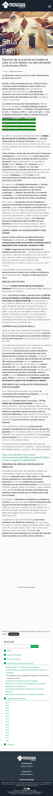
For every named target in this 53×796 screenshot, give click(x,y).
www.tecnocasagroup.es (34, 792)
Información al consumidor (16, 792)
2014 (7, 735)
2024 (7, 708)
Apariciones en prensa (16, 699)
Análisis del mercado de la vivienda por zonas (24, 694)
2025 (7, 705)
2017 (7, 727)
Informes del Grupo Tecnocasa (20, 663)
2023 (7, 711)
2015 (7, 732)
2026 (7, 703)
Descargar (14, 634)
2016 (7, 730)
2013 (7, 738)
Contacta (11, 745)
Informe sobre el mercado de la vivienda (22, 667)
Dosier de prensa (14, 655)
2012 (7, 740)
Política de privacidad (20, 790)
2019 (7, 721)
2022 (7, 713)
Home (9, 651)
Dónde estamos (26, 774)
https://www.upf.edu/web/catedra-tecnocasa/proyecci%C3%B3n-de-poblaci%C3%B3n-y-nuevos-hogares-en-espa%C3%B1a (26, 457)
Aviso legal (32, 790)
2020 (7, 719)
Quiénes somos (26, 766)
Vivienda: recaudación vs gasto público (21, 681)
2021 (7, 716)
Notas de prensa (16, 71)
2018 (7, 724)
